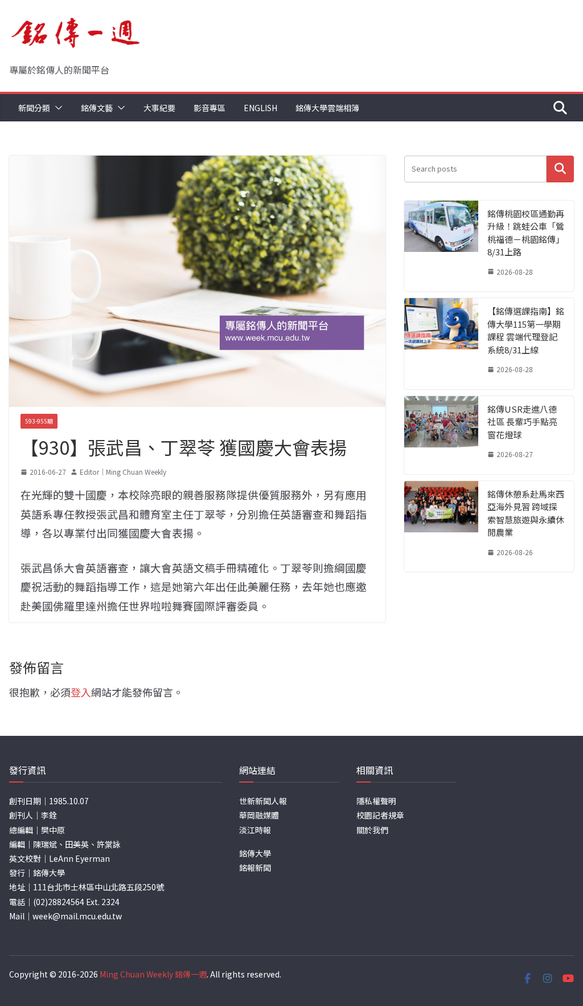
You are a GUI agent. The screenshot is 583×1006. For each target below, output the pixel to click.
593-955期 (39, 421)
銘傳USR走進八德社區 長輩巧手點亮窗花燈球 (522, 422)
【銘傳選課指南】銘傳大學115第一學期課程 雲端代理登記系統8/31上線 (525, 330)
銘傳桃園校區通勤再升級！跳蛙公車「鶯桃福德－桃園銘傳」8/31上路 (525, 232)
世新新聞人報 (263, 801)
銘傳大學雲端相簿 (327, 107)
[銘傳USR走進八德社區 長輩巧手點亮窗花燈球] (441, 435)
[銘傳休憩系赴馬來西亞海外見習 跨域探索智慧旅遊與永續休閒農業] (441, 526)
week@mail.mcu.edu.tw (77, 916)
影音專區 (209, 107)
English (260, 107)
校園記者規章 (380, 815)
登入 (81, 692)
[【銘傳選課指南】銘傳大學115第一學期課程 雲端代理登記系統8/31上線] (441, 343)
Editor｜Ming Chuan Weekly (123, 471)
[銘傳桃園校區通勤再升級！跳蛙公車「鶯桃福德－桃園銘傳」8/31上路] (441, 246)
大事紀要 (159, 107)
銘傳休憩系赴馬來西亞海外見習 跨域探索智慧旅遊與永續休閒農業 (525, 513)
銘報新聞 (255, 867)
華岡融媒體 (259, 815)
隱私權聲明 (376, 801)
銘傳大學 (255, 853)
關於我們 (372, 830)
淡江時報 (255, 830)
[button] (56, 108)
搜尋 (560, 169)
